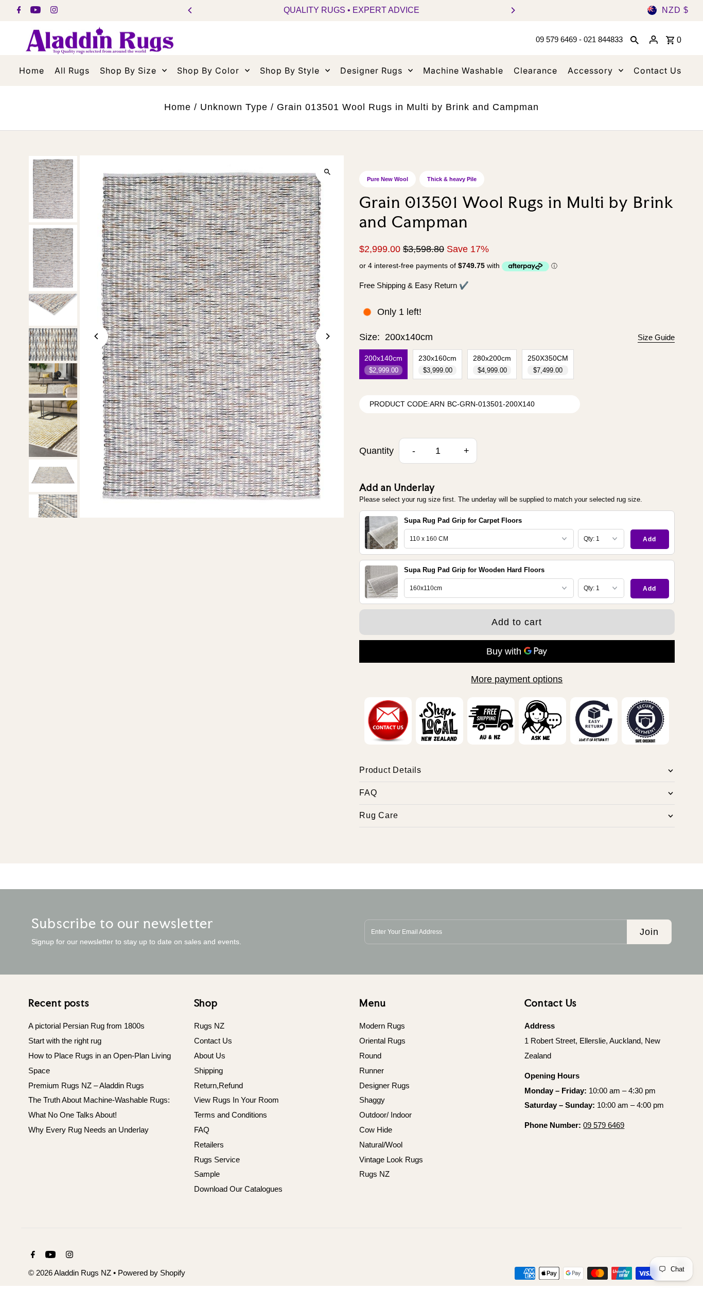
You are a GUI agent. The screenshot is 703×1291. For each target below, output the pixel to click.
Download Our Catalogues (238, 1188)
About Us (209, 1055)
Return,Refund (218, 1085)
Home (177, 107)
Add (649, 539)
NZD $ (675, 10)
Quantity (376, 451)
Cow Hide (375, 1129)
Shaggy (372, 1099)
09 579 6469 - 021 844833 (579, 39)
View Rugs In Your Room (236, 1099)
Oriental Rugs (382, 1040)
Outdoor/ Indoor (385, 1114)
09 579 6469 (603, 1125)
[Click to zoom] (327, 172)
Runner (371, 1070)
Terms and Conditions (230, 1114)
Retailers (209, 1144)
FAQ (201, 1129)
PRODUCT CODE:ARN (407, 404)
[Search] (634, 39)
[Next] (512, 10)
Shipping (208, 1070)
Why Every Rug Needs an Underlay (88, 1129)
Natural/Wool (380, 1144)
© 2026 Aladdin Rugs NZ (70, 1272)
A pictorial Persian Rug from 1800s (86, 1025)
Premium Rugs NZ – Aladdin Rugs (86, 1085)
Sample (207, 1174)
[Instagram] (53, 11)
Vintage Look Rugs (391, 1159)
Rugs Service (217, 1159)
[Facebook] (17, 11)
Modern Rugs (382, 1025)
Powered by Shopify (151, 1272)
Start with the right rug (64, 1040)
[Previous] (190, 10)
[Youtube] (34, 11)
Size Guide (656, 337)
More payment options (517, 679)
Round (370, 1055)
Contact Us (213, 1040)
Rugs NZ (209, 1025)
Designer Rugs (384, 1085)
